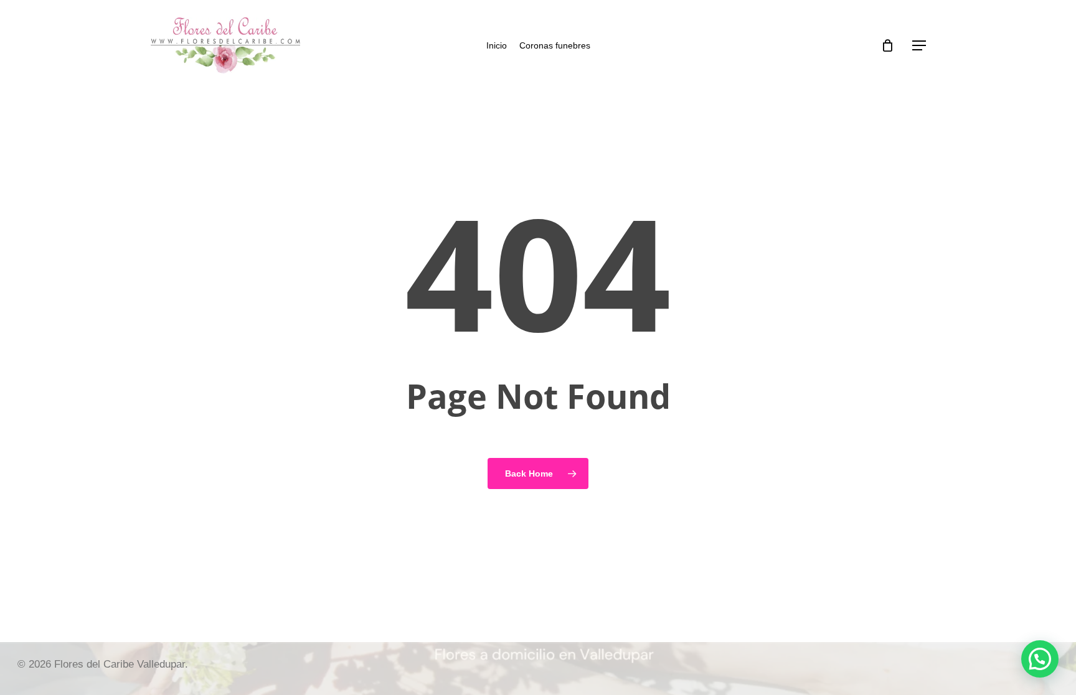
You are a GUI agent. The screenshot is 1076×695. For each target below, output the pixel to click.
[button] (919, 45)
